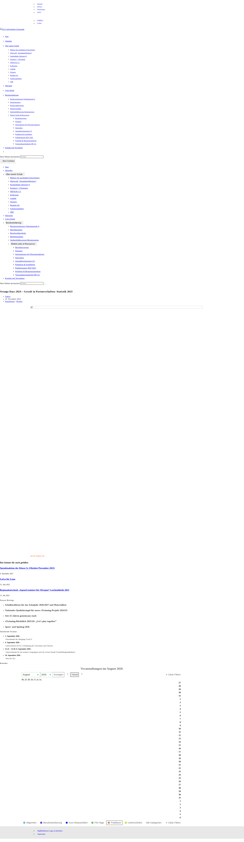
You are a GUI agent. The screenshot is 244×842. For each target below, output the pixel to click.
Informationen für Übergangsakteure (29, 254)
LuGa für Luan (7, 579)
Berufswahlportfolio (18, 233)
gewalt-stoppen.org (37, 556)
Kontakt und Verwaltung (15, 278)
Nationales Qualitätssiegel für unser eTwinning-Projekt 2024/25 (36, 610)
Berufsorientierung (13, 223)
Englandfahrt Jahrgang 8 (20, 185)
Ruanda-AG (15, 205)
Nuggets (13, 202)
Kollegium (14, 195)
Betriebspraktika (16, 237)
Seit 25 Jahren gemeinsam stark (20, 616)
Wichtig (19, 301)
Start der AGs (10, 658)
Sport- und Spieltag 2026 (17, 627)
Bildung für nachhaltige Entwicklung (25, 178)
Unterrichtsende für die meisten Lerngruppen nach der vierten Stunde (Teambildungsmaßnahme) (40, 652)
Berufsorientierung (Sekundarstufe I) (24, 226)
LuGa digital (10, 219)
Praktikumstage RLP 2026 (25, 268)
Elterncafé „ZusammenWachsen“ (23, 181)
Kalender (4, 663)
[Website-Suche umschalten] (6, 152)
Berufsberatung (16, 230)
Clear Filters (174, 674)
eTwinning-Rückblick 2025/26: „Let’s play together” (30, 621)
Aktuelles (9, 170)
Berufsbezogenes (22, 247)
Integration (19, 258)
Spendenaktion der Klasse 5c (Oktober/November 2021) (27, 568)
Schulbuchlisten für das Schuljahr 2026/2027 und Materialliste (35, 605)
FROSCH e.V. (15, 192)
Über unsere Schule (14, 174)
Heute (75, 674)
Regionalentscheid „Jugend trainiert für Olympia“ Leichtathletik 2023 (34, 590)
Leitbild (13, 198)
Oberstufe (9, 216)
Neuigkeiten (10, 301)
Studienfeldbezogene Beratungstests (24, 240)
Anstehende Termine (8, 632)
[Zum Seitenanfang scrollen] (0, 840)
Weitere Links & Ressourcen (23, 244)
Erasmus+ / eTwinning (19, 188)
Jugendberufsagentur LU (25, 261)
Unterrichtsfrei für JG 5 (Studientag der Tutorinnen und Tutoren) (29, 646)
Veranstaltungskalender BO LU (27, 275)
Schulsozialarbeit (17, 209)
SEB (12, 212)
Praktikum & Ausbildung (25, 265)
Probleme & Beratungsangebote (28, 271)
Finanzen (18, 251)
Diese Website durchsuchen (10, 157)
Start (7, 167)
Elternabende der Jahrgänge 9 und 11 (19, 639)
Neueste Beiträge (7, 600)
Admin (7, 296)
